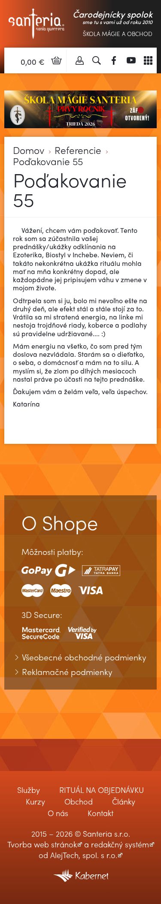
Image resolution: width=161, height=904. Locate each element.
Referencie (78, 150)
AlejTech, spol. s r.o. (83, 855)
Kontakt (100, 813)
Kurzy (35, 801)
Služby (28, 789)
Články (123, 801)
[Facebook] (113, 60)
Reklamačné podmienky (67, 672)
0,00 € (33, 61)
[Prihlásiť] (79, 60)
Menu (148, 60)
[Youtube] (131, 60)
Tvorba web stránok (42, 844)
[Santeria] (36, 22)
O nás (58, 813)
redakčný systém (120, 844)
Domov (28, 150)
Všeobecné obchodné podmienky (84, 657)
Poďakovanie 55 (48, 161)
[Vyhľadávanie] (96, 60)
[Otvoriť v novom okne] (80, 870)
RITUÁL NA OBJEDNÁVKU (101, 789)
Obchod (78, 801)
